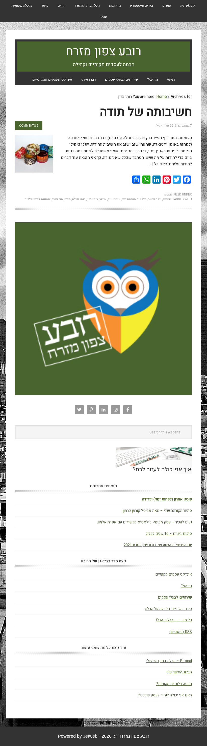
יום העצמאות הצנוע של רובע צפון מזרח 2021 (158, 545)
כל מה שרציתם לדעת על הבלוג (168, 608)
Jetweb (90, 736)
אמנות (167, 199)
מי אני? (186, 585)
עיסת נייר (114, 199)
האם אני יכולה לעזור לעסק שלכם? (165, 695)
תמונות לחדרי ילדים (37, 199)
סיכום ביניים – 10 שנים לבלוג (169, 533)
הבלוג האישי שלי (179, 672)
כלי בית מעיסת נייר (134, 199)
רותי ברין (92, 199)
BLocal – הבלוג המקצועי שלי (169, 661)
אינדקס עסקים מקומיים (173, 574)
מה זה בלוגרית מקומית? (174, 684)
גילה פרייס (155, 199)
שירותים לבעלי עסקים (175, 597)
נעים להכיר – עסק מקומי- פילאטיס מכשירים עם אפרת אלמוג (144, 522)
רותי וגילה (78, 199)
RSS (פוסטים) (180, 631)
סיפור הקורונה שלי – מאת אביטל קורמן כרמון (157, 510)
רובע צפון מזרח (103, 51)
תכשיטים (57, 199)
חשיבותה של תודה (146, 112)
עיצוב (103, 199)
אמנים (168, 194)
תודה (67, 199)
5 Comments (28, 125)
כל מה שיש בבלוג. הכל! (174, 620)
